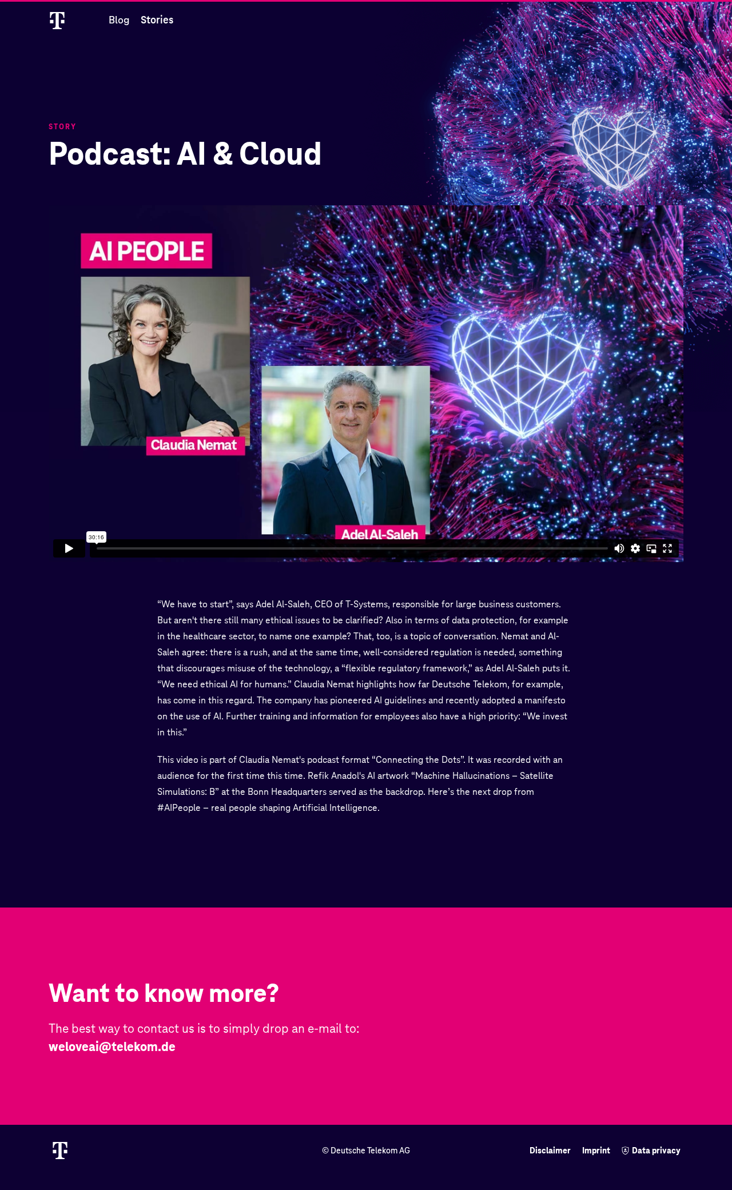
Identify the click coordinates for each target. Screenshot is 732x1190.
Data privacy (656, 1150)
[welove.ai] (70, 20)
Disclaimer (550, 1150)
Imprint (596, 1150)
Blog (119, 19)
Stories (157, 19)
